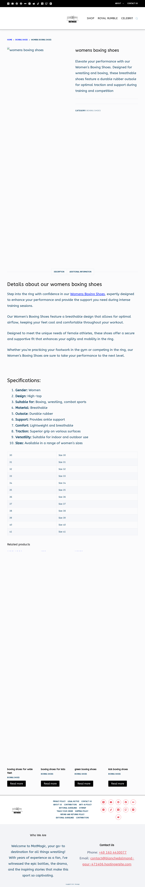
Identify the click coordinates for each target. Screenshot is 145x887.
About (118, 3)
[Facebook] (21, 4)
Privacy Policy (59, 801)
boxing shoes (94, 110)
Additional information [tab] (80, 272)
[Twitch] (46, 4)
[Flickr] (25, 4)
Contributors (70, 805)
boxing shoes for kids (53, 769)
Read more (16, 783)
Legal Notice (73, 801)
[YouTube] (51, 4)
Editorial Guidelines (68, 808)
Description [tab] (59, 272)
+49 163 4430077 (113, 852)
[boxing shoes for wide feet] (22, 657)
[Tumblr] (42, 4)
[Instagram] (29, 4)
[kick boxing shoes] (123, 657)
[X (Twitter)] (8, 4)
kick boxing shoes (118, 769)
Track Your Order (65, 811)
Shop (90, 18)
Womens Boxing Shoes (87, 294)
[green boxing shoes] (89, 657)
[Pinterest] (17, 4)
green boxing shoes (85, 769)
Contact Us (132, 3)
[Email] (12, 4)
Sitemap (82, 808)
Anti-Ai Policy (85, 805)
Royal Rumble (108, 18)
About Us (57, 805)
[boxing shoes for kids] (55, 657)
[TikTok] (38, 4)
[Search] (137, 18)
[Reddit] (34, 4)
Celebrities (129, 18)
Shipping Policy (81, 811)
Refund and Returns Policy (72, 814)
